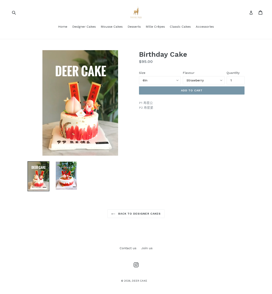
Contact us (128, 248)
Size (142, 73)
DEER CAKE (139, 280)
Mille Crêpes (155, 26)
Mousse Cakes (112, 26)
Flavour (189, 73)
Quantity (233, 73)
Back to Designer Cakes (139, 213)
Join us (147, 248)
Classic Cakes (180, 26)
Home (62, 26)
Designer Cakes (84, 26)
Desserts (134, 26)
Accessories (205, 26)
